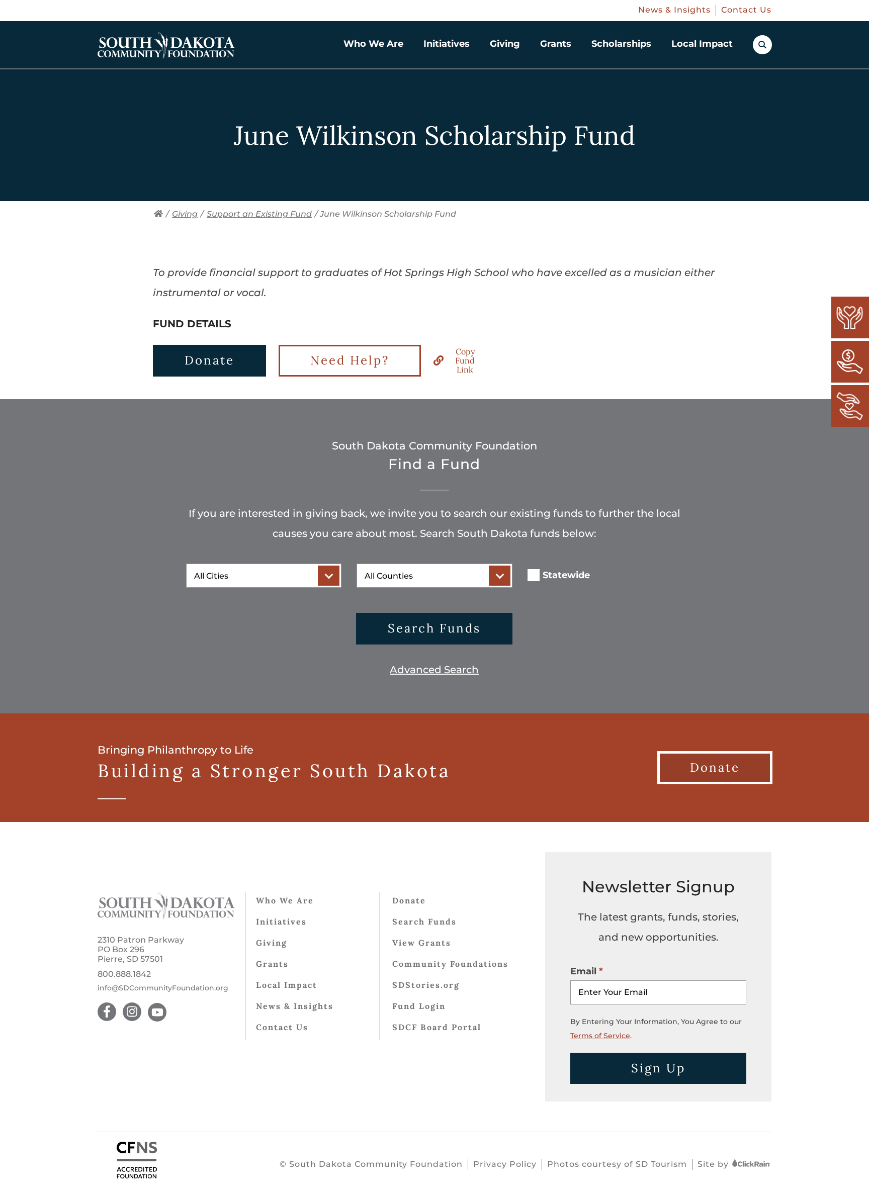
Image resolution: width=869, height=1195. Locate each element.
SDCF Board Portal (436, 1027)
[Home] (158, 214)
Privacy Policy (505, 1164)
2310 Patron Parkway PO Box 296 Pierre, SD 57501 (141, 949)
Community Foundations (450, 964)
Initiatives (446, 43)
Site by (714, 1164)
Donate (209, 360)
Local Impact (702, 43)
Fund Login (419, 1006)
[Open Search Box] (762, 44)
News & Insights (674, 10)
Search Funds (434, 628)
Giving (505, 43)
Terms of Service (600, 1035)
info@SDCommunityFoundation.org (163, 988)
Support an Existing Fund (259, 214)
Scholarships (621, 43)
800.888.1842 (124, 974)
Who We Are (373, 43)
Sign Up (658, 1068)
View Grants (421, 943)
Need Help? (349, 360)
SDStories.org (426, 985)
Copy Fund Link (465, 360)
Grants (555, 43)
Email (583, 971)
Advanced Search (434, 670)
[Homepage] (166, 45)
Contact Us (746, 10)
